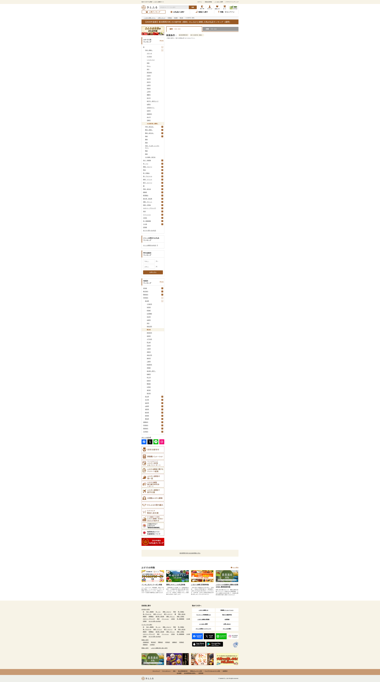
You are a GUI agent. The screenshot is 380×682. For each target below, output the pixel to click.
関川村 (149, 329)
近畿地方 (145, 422)
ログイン (200, 2)
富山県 (147, 396)
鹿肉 (146, 139)
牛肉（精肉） (149, 50)
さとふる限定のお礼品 (149, 245)
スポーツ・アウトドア (149, 208)
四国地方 (145, 428)
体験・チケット (147, 202)
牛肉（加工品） (149, 126)
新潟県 (147, 301)
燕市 (148, 323)
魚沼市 (149, 317)
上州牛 (149, 91)
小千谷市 (149, 339)
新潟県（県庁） (151, 371)
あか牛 (149, 117)
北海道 (145, 288)
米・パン (145, 163)
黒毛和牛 (149, 72)
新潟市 (149, 393)
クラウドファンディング (231, 2)
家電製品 (145, 195)
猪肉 (146, 154)
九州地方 (145, 431)
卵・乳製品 (146, 173)
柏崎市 (149, 374)
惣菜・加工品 (147, 189)
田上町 (149, 342)
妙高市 (149, 380)
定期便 (145, 227)
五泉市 (149, 345)
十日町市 (149, 304)
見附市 (149, 352)
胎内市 (149, 358)
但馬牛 (149, 104)
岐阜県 (147, 412)
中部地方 (145, 298)
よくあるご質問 (219, 2)
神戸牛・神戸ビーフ (152, 101)
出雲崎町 (149, 313)
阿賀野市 (149, 364)
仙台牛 (149, 79)
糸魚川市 (149, 355)
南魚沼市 (149, 326)
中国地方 (145, 425)
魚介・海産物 (147, 160)
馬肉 (146, 142)
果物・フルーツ (147, 167)
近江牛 (149, 98)
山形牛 (149, 85)
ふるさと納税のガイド (202, 7)
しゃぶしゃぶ (151, 60)
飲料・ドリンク (147, 179)
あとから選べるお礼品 (149, 230)
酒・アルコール (147, 176)
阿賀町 (149, 310)
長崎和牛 (149, 114)
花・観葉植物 (147, 221)
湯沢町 (149, 390)
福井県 (147, 403)
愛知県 (147, 419)
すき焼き (149, 56)
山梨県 (147, 406)
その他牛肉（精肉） (152, 123)
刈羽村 (149, 387)
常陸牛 (149, 88)
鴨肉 (146, 151)
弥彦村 (149, 307)
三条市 (149, 349)
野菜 (144, 170)
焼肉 (148, 63)
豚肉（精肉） (149, 130)
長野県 (147, 409)
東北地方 (145, 291)
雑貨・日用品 (147, 205)
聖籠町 (149, 384)
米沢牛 (149, 82)
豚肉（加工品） (149, 133)
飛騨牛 (149, 95)
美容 (144, 211)
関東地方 (145, 294)
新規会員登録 (208, 2)
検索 (193, 7)
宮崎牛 (149, 120)
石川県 (147, 400)
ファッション (147, 214)
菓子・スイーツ (147, 183)
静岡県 (147, 415)
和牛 (148, 69)
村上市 (149, 377)
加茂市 (149, 336)
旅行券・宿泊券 (147, 198)
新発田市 (149, 333)
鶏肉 (146, 136)
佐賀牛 (149, 111)
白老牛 (149, 75)
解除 (162, 40)
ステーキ (149, 53)
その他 (145, 224)
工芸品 (145, 218)
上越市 (149, 361)
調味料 (145, 192)
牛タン (149, 66)
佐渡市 (149, 320)
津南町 (149, 368)
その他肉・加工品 (150, 157)
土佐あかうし (151, 107)
